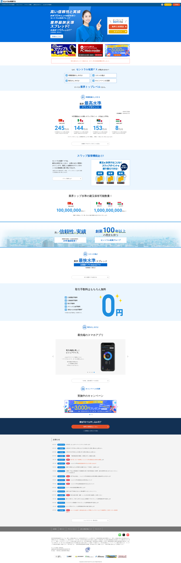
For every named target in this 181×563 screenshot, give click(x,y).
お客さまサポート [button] (37, 4)
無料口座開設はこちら (90, 427)
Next (127, 356)
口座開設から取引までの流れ (91, 430)
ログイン (168, 4)
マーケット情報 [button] (27, 4)
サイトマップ (98, 529)
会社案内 (55, 529)
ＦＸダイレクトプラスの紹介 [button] (8, 4)
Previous (52, 356)
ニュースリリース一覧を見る (90, 520)
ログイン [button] (118, 32)
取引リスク (62, 529)
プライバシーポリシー (72, 529)
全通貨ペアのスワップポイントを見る (91, 143)
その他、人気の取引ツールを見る (90, 380)
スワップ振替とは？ (67, 178)
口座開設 (176, 4)
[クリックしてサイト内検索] (162, 4)
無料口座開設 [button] (118, 27)
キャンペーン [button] (19, 4)
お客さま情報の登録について (86, 529)
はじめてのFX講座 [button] (47, 4)
